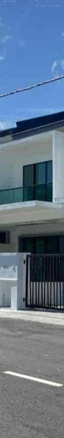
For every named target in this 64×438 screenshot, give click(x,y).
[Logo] (6, 5)
